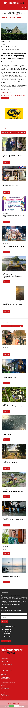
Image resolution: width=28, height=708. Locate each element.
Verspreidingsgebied (5, 678)
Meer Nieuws (5, 132)
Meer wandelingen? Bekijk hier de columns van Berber (13, 95)
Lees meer (6, 162)
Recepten (23, 132)
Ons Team (3, 697)
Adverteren (3, 673)
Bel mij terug (5, 621)
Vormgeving (3, 684)
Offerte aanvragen (6, 641)
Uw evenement (4, 675)
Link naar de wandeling (6, 92)
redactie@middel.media (7, 664)
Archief (11, 132)
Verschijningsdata (5, 677)
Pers (2, 698)
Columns (17, 132)
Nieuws (3, 326)
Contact (2, 694)
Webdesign (3, 687)
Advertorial (3, 674)
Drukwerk (3, 685)
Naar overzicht (5, 98)
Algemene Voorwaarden (6, 699)
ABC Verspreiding (5, 688)
